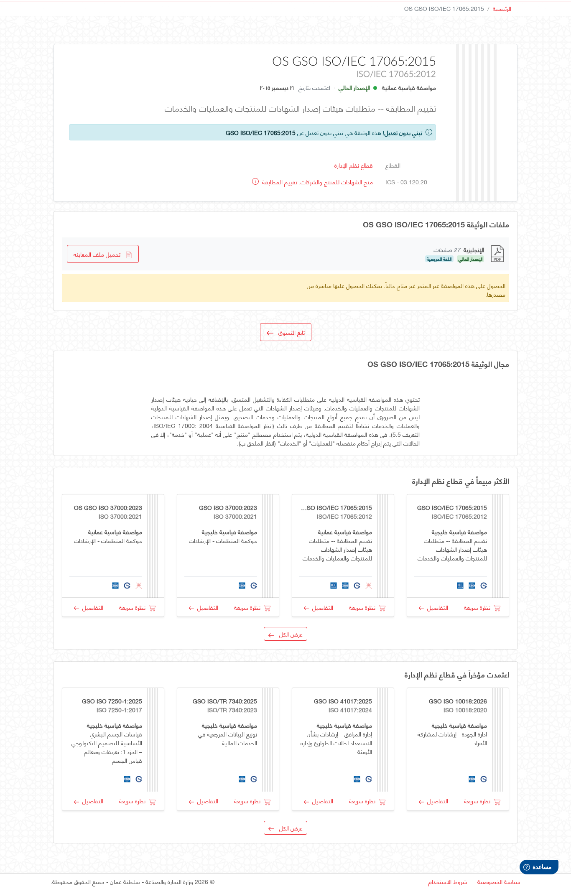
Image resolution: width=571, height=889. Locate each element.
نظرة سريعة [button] (479, 607)
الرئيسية (502, 8)
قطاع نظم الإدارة (353, 165)
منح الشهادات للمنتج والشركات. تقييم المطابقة (316, 181)
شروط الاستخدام (447, 881)
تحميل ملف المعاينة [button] (99, 254)
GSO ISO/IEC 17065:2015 (261, 132)
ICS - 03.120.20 (406, 181)
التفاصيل (436, 607)
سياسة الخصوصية (498, 881)
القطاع (392, 165)
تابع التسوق (289, 332)
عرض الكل (288, 634)
